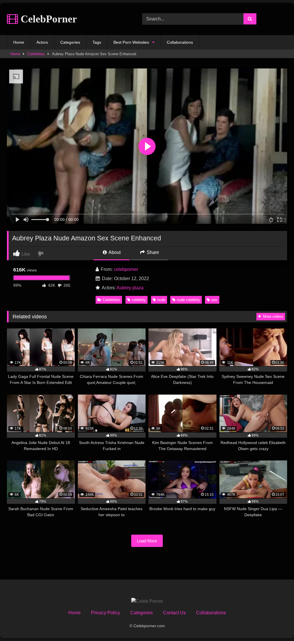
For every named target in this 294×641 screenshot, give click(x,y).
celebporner (126, 269)
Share (152, 252)
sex (214, 300)
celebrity (139, 300)
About (114, 252)
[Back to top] (276, 623)
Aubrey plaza (130, 287)
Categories (70, 42)
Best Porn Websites (131, 42)
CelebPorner (47, 19)
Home (18, 42)
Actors (42, 42)
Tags (96, 42)
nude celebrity (188, 300)
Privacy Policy (105, 612)
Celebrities (36, 54)
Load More (147, 540)
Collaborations (180, 42)
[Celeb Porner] (147, 601)
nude (161, 300)
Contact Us (174, 612)
